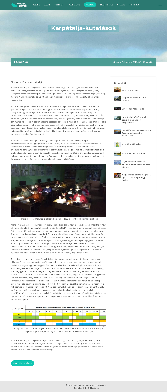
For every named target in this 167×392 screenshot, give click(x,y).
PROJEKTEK (59, 5)
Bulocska (126, 62)
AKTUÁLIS (121, 5)
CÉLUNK (47, 5)
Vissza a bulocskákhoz (22, 363)
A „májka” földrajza (131, 144)
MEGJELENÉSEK (106, 5)
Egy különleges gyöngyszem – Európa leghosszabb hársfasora (136, 133)
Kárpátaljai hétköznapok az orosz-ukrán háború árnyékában (135, 120)
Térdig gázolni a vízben (133, 153)
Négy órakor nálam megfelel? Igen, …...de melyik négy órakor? (136, 177)
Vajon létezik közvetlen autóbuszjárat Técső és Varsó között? (136, 164)
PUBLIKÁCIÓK (74, 5)
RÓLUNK (36, 5)
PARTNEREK (134, 5)
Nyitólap (115, 62)
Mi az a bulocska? (130, 90)
